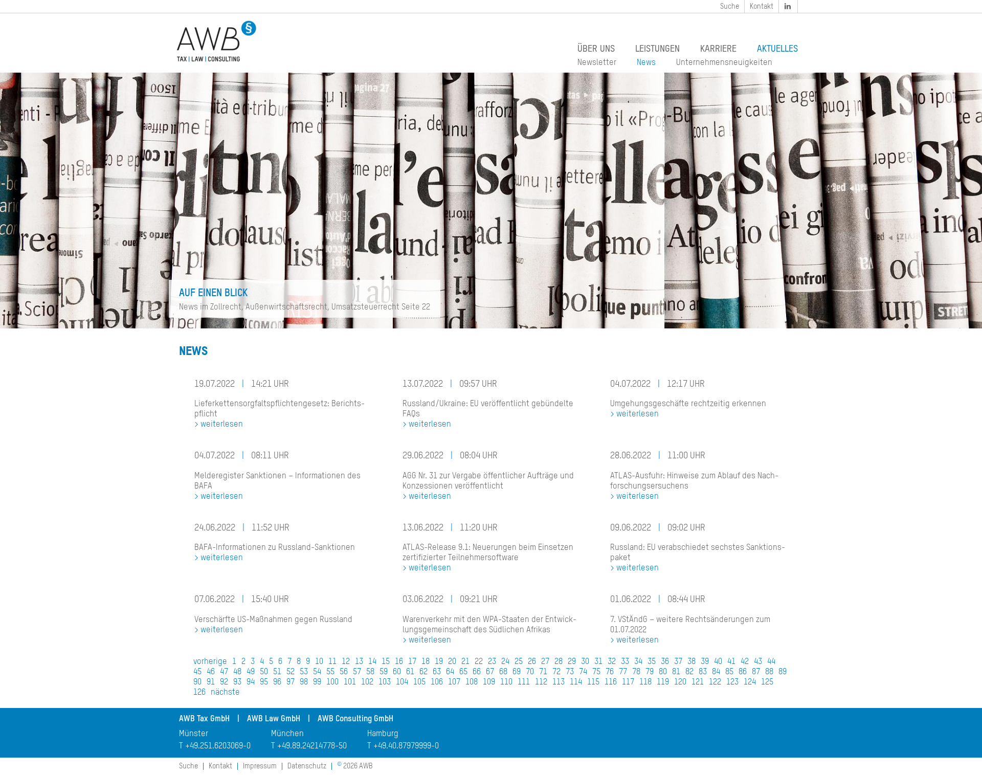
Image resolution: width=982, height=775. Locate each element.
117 (628, 682)
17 (412, 662)
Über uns (596, 49)
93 (237, 682)
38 (691, 662)
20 (452, 662)
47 (224, 672)
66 (477, 672)
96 (277, 682)
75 (596, 672)
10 (319, 662)
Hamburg (382, 734)
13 (359, 662)
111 (524, 682)
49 (251, 672)
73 (570, 672)
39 (705, 662)
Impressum (260, 766)
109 (489, 682)
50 (264, 672)
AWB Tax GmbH (204, 719)
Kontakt (761, 6)
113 (558, 682)
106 (437, 682)
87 (756, 672)
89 (782, 672)
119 (663, 682)
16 (399, 662)
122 (715, 682)
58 (370, 672)
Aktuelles (777, 49)
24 (505, 662)
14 (372, 662)
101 (350, 682)
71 (543, 672)
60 (397, 672)
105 (419, 682)
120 (680, 682)
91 (211, 682)
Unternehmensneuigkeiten (724, 63)
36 (665, 662)
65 (463, 672)
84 (716, 672)
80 (663, 672)
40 (718, 662)
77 (623, 672)
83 (703, 672)
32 (612, 662)
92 (224, 682)
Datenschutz (306, 766)
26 (532, 662)
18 (425, 662)
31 (598, 662)
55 (330, 672)
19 (439, 662)
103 (384, 682)
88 (769, 672)
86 (743, 672)
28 (558, 662)
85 (729, 672)
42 (745, 662)
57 (357, 672)
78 (636, 672)
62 (423, 672)
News (646, 63)
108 (471, 682)
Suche (729, 6)
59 (384, 672)
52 (290, 672)
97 (290, 682)
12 (346, 662)
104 (402, 682)
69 (516, 672)
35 (652, 662)
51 (277, 672)
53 (304, 672)
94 (251, 682)
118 (645, 682)
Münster (193, 734)
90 (197, 682)
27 (545, 662)
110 (506, 682)
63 (437, 672)
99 (317, 682)
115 (593, 682)
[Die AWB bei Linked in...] (788, 6)
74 (583, 672)
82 (689, 672)
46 (211, 672)
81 (676, 672)
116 (611, 682)
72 (556, 672)
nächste (225, 693)
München (287, 734)
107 (454, 682)
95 (264, 682)
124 (750, 682)
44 (771, 662)
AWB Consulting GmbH (355, 719)
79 (649, 672)
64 (450, 672)
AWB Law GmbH (273, 719)
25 (519, 662)
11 (332, 662)
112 (541, 682)
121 (697, 682)
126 (199, 693)
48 (237, 672)
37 (678, 662)
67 (490, 672)
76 (610, 672)
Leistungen (657, 49)
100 (332, 682)
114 (576, 682)
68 (503, 672)
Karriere (718, 49)
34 (638, 662)
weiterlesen (221, 424)
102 (367, 682)
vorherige (210, 662)
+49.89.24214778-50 (312, 746)
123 (732, 682)
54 (317, 672)
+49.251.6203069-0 (218, 746)
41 (731, 662)
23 (492, 662)
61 (410, 672)
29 (572, 662)
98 (304, 682)
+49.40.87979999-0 (406, 746)
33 (625, 662)
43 (758, 662)
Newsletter (596, 63)
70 (530, 672)
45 (197, 672)
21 (465, 662)
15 (386, 662)
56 (344, 672)
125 (767, 682)
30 (585, 662)
